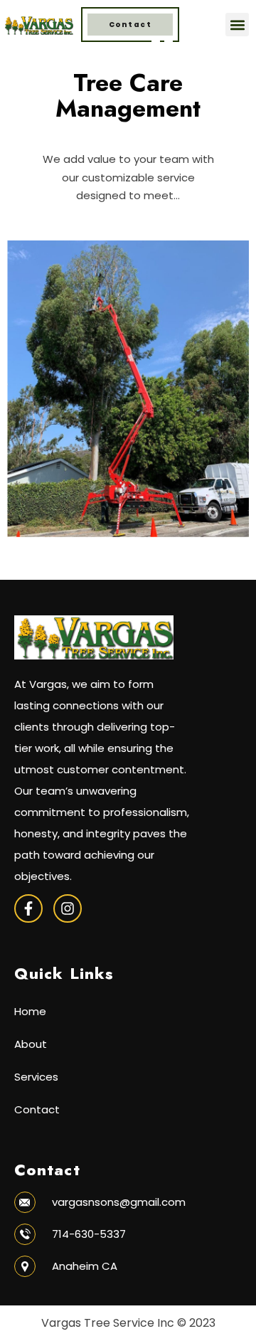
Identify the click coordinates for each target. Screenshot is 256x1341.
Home (30, 1011)
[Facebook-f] (28, 908)
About (30, 1044)
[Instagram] (67, 908)
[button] (237, 24)
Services (36, 1076)
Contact (37, 1109)
